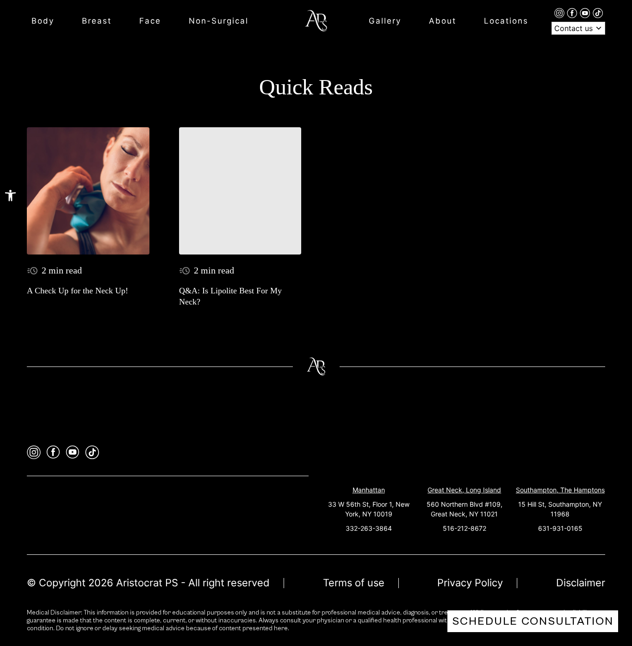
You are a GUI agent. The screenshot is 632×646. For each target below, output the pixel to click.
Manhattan (369, 490)
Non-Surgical (218, 20)
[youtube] (586, 12)
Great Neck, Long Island (464, 490)
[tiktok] (598, 12)
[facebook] (573, 12)
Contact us (574, 28)
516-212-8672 (464, 528)
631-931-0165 (560, 528)
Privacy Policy (470, 583)
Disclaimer (580, 583)
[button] (10, 195)
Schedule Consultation (532, 621)
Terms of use (353, 583)
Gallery (385, 20)
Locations (506, 20)
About (442, 20)
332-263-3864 (369, 528)
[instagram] (560, 12)
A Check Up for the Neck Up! (77, 290)
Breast (97, 20)
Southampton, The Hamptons (560, 490)
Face (150, 20)
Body (42, 20)
